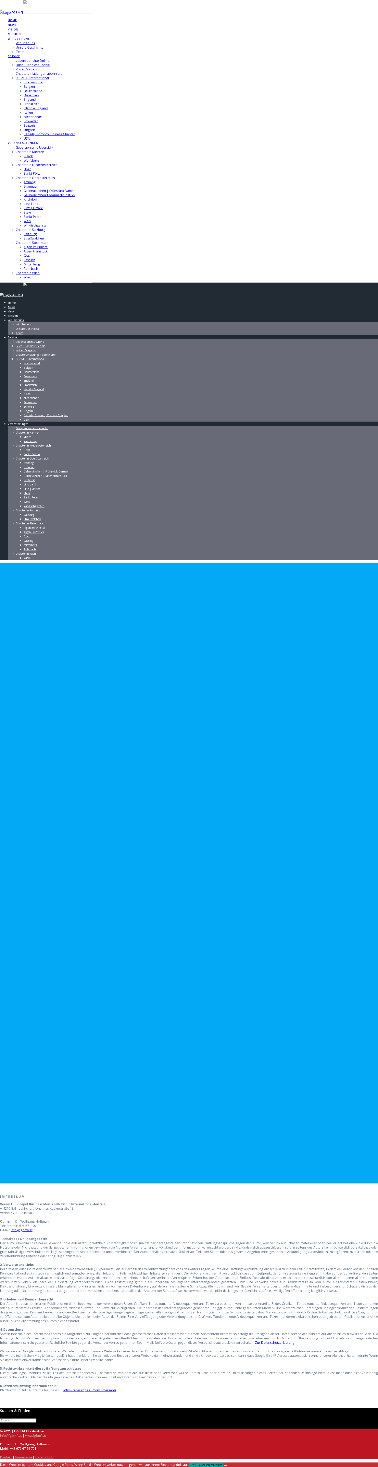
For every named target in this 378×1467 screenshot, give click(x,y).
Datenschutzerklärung (209, 1464)
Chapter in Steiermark (32, 242)
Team (20, 52)
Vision (13, 29)
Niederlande (33, 117)
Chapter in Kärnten (30, 152)
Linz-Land (31, 204)
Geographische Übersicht (34, 147)
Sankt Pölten (33, 173)
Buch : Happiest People (33, 65)
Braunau (30, 186)
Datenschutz (44, 1457)
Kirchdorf (30, 199)
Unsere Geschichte (29, 47)
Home (12, 20)
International (33, 82)
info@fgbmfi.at (21, 1230)
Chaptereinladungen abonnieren (40, 73)
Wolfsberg (31, 160)
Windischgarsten (36, 225)
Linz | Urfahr (33, 208)
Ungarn (29, 130)
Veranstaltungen (23, 143)
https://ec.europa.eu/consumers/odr (89, 1390)
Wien (27, 277)
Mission (14, 34)
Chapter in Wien (28, 273)
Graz (27, 255)
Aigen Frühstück (36, 251)
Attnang (30, 182)
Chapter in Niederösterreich (36, 165)
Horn (27, 169)
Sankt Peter (32, 217)
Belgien (29, 86)
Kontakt (6, 1457)
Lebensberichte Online (32, 60)
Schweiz (29, 125)
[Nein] (225, 1465)
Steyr (27, 212)
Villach (28, 156)
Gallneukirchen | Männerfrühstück (49, 195)
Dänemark (31, 95)
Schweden (31, 121)
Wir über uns (19, 39)
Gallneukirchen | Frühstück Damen (49, 191)
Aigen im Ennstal (36, 247)
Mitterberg (32, 264)
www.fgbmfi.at (35, 1435)
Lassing (29, 260)
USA (27, 138)
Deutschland (33, 91)
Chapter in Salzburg (30, 229)
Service (14, 56)
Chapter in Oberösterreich (35, 178)
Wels (27, 221)
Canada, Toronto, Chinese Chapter (49, 134)
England (30, 99)
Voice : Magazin (27, 69)
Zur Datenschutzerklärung (275, 1342)
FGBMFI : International (32, 78)
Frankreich (31, 104)
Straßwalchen (34, 238)
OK (192, 1464)
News (12, 25)
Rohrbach (31, 268)
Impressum (23, 1457)
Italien (28, 112)
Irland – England (36, 108)
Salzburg (30, 234)
